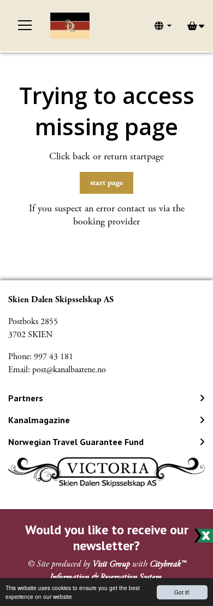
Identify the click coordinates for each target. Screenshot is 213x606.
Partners (25, 398)
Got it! (182, 592)
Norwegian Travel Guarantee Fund (76, 441)
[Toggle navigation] (25, 25)
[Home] (70, 25)
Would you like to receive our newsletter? (106, 537)
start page (106, 182)
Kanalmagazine (39, 419)
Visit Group (111, 564)
